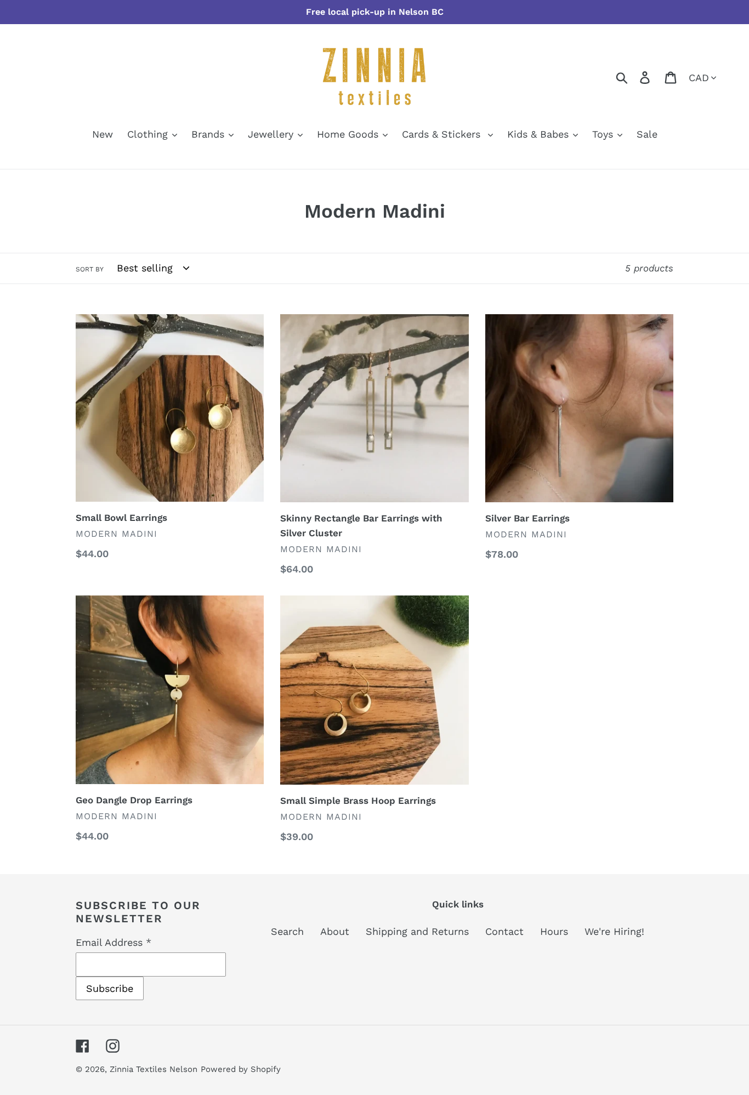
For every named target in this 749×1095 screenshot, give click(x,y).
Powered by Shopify (241, 1069)
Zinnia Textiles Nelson (153, 1069)
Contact (504, 931)
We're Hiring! (614, 931)
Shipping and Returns (417, 931)
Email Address (113, 942)
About (334, 931)
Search (287, 931)
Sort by (90, 269)
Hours (554, 931)
